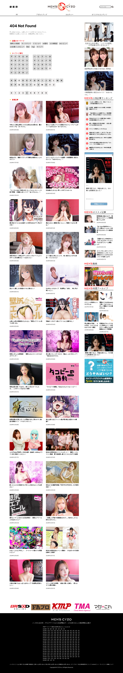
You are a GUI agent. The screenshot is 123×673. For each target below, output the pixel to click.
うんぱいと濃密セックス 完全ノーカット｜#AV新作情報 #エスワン (100, 102)
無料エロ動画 (15, 43)
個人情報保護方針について (84, 664)
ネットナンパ (26, 43)
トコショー (37, 43)
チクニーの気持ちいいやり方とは (98, 129)
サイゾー (40, 47)
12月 (48, 630)
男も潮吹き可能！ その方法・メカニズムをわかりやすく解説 (91, 325)
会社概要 (26, 664)
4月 (56, 629)
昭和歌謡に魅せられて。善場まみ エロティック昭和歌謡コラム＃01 (105, 218)
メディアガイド (74, 664)
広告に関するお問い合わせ (51, 664)
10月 (55, 630)
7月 (48, 629)
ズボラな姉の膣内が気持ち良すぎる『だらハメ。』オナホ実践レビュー (100, 143)
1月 (64, 629)
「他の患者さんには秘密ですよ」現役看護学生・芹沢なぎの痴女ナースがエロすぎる (100, 113)
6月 (51, 629)
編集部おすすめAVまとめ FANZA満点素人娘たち (100, 148)
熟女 (28, 47)
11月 (51, 630)
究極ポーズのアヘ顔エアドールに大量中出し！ (60, 321)
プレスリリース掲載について (106, 664)
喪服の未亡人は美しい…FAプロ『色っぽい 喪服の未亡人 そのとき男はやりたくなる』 (100, 133)
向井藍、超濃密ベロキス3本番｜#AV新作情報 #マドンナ (100, 108)
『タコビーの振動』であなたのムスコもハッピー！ (61, 387)
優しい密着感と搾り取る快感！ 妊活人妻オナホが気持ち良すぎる (100, 124)
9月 (58, 630)
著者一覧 (22, 664)
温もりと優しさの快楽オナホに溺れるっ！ (22, 288)
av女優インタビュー (17, 47)
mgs (33, 47)
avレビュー (63, 43)
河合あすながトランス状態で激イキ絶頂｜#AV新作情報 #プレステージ (100, 119)
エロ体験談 (53, 43)
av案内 (45, 43)
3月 (59, 629)
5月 (53, 629)
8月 (60, 630)
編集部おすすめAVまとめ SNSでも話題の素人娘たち (100, 138)
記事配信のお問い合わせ (64, 664)
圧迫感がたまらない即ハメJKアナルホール (59, 190)
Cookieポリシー (95, 664)
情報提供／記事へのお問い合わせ (37, 664)
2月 (61, 629)
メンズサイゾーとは (14, 664)
